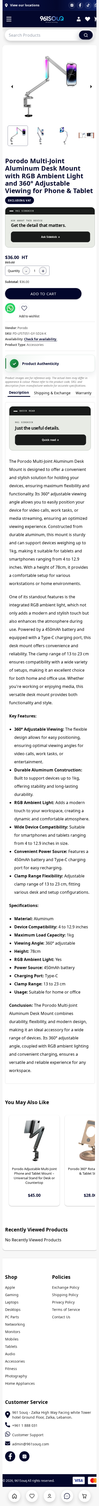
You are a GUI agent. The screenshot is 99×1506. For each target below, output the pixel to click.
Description (19, 392)
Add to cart (43, 293)
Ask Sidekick (50, 237)
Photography (16, 1376)
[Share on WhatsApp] (10, 308)
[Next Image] (91, 87)
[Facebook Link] (10, 1456)
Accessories (15, 1361)
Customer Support (27, 1434)
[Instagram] (72, 5)
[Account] (78, 20)
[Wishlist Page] (32, 1496)
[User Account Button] (50, 1496)
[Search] (86, 35)
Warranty (83, 392)
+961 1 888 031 (25, 1425)
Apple (10, 1287)
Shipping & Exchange (52, 392)
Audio (10, 1353)
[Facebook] (80, 5)
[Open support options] (67, 1496)
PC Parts (12, 1316)
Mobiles (12, 1339)
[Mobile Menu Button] (9, 19)
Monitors (12, 1331)
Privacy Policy (63, 1302)
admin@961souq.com (30, 1444)
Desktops (13, 1309)
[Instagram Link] (24, 1456)
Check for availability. (40, 339)
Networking (15, 1324)
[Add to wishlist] (24, 308)
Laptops (12, 1302)
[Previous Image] (12, 87)
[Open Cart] (85, 1496)
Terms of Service (66, 1309)
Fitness (11, 1368)
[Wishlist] (87, 20)
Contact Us (61, 1316)
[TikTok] (88, 5)
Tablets (11, 1346)
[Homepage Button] (14, 1496)
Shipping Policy (65, 1294)
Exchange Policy (65, 1287)
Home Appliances (20, 1383)
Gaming (12, 1294)
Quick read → (50, 440)
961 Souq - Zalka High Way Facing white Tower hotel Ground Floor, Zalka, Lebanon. (51, 1415)
